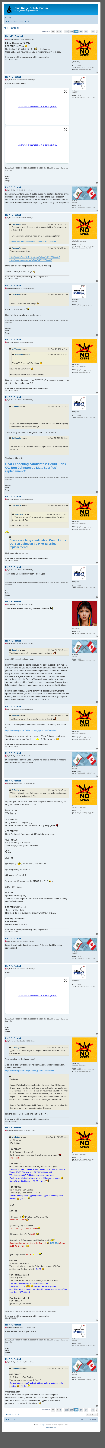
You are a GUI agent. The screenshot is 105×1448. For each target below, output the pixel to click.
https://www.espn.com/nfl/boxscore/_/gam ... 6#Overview (30, 730)
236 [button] (86, 31)
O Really (15, 790)
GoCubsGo (16, 224)
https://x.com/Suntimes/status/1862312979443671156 (32, 241)
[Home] (9, 9)
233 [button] (71, 31)
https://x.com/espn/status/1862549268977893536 (30, 260)
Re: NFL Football (14, 36)
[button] (53, 31)
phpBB (44, 1424)
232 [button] (66, 31)
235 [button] (81, 31)
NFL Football (11, 27)
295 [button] (92, 31)
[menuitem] (8, 17)
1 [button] (60, 31)
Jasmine (15, 650)
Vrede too (16, 295)
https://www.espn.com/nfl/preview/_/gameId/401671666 (29, 1070)
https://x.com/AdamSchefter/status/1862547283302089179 (34, 257)
